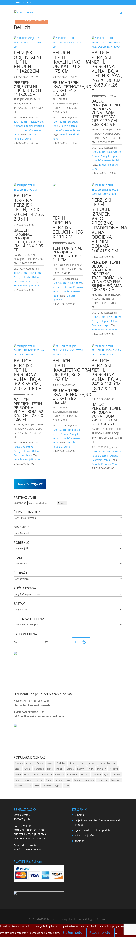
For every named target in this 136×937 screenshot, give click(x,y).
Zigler (57, 785)
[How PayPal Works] (30, 488)
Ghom (27, 768)
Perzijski (18, 138)
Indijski (59, 768)
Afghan (29, 763)
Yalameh (46, 785)
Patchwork (72, 774)
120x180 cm (21, 121)
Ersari (18, 768)
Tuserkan (115, 779)
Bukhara (92, 763)
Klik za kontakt (30, 845)
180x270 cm (114, 151)
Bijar (82, 763)
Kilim (91, 768)
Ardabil (40, 763)
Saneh (18, 779)
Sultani (59, 779)
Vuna (28, 138)
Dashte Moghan (107, 763)
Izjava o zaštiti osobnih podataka (94, 830)
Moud (18, 774)
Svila (68, 779)
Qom (106, 774)
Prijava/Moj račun (85, 835)
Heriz (50, 768)
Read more (98, 932)
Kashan (70, 768)
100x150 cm (21, 273)
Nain (36, 774)
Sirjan (49, 779)
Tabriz (77, 779)
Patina (95, 156)
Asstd (50, 763)
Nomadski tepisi (23, 126)
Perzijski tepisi (69, 126)
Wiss (36, 785)
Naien (27, 774)
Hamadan (39, 768)
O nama (79, 815)
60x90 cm (19, 446)
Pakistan (59, 774)
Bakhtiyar (61, 763)
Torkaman (89, 779)
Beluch (32, 134)
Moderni (113, 768)
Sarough (29, 779)
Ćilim (66, 785)
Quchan (116, 774)
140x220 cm (36, 121)
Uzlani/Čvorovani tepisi (66, 130)
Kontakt (79, 841)
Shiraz (40, 779)
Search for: (20, 503)
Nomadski (47, 774)
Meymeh (101, 768)
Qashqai (97, 774)
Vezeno (18, 785)
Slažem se (71, 932)
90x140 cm (35, 273)
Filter (79, 641)
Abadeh (19, 763)
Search (61, 503)
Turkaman (102, 779)
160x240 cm (99, 151)
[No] (116, 933)
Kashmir (81, 768)
